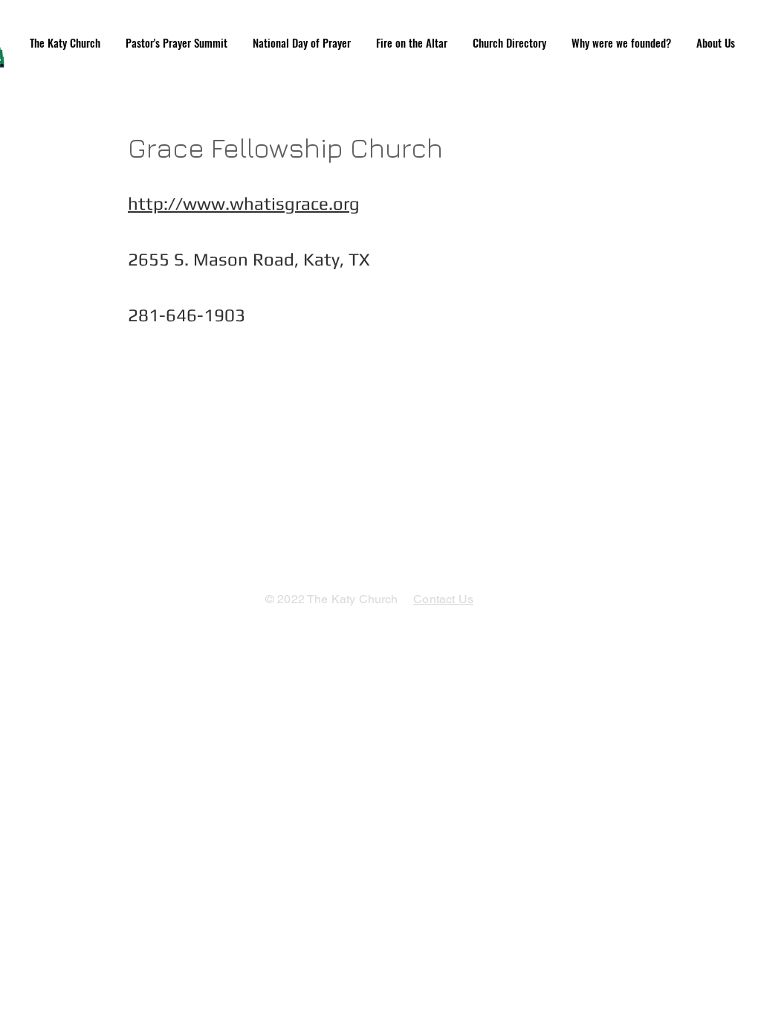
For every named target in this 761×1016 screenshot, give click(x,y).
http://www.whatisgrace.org (244, 203)
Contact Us (443, 599)
